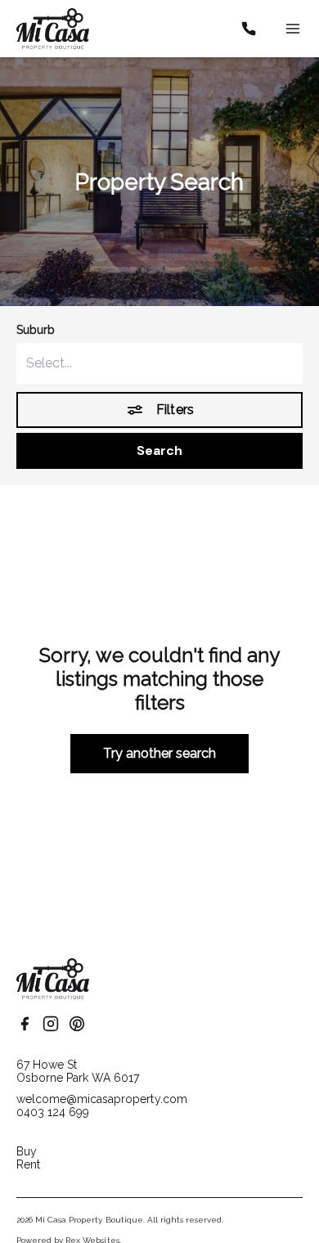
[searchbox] (159, 363)
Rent (28, 1164)
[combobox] (159, 363)
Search (159, 450)
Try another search (160, 753)
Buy (26, 1151)
